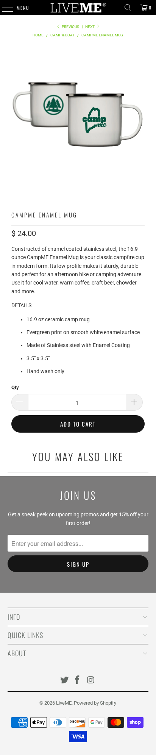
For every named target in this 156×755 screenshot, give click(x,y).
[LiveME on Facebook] (77, 681)
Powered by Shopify (95, 703)
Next (90, 27)
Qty (15, 387)
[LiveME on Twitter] (64, 681)
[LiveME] (78, 7)
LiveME (64, 703)
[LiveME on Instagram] (91, 681)
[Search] (128, 7)
